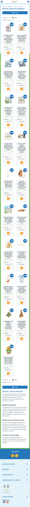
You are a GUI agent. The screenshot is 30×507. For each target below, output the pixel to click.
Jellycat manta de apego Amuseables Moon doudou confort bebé (21, 254)
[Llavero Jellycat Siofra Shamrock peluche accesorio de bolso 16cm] (8, 314)
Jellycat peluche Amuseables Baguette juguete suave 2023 (21, 220)
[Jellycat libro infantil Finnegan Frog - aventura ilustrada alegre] (8, 100)
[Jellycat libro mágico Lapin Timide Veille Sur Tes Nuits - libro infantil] (8, 136)
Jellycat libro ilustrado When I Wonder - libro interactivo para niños (8, 74)
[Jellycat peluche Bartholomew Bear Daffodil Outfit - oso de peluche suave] (8, 350)
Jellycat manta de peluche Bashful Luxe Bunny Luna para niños (8, 184)
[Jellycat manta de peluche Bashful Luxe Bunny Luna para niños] (8, 173)
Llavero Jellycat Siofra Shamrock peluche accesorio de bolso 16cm (8, 325)
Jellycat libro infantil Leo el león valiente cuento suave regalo (8, 254)
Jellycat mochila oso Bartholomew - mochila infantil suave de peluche (21, 185)
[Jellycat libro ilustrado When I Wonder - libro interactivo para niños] (8, 64)
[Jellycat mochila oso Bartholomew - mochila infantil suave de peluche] (21, 173)
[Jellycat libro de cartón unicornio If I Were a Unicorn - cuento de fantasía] (8, 28)
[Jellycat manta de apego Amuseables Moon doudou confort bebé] (21, 244)
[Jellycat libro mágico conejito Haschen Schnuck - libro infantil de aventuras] (21, 100)
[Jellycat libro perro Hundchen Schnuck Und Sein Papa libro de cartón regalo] (21, 136)
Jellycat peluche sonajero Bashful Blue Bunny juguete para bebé (21, 289)
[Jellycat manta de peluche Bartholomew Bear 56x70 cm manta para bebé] (21, 314)
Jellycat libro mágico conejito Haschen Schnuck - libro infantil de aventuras (21, 111)
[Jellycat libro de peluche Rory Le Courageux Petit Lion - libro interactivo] (21, 28)
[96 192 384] (9, 17)
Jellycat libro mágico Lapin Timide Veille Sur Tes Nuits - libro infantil (8, 146)
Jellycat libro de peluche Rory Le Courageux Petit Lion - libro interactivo (21, 38)
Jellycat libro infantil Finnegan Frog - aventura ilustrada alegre (8, 111)
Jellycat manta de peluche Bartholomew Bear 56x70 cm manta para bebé (21, 325)
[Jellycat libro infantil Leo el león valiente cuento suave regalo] (8, 244)
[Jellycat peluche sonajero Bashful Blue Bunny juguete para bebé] (21, 279)
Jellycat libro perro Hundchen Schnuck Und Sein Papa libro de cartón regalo (22, 148)
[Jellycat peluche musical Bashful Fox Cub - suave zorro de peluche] (8, 279)
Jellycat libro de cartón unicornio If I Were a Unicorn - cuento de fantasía (8, 39)
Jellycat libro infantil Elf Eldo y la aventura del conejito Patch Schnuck (22, 75)
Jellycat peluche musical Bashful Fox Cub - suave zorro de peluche (8, 289)
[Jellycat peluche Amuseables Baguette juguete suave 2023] (21, 210)
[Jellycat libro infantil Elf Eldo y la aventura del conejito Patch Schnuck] (21, 64)
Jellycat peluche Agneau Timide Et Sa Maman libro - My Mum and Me (8, 220)
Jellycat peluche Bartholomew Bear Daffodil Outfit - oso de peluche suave (8, 360)
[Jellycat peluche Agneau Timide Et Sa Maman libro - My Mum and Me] (8, 210)
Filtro (16, 12)
